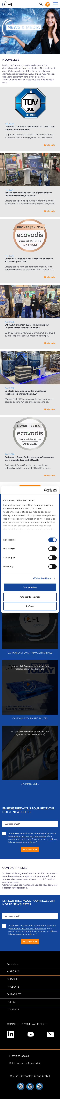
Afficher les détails (41, 578)
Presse (11, 1002)
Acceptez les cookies (34, 666)
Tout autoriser (30, 587)
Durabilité (14, 994)
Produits (13, 986)
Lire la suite (49, 145)
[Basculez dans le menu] (55, 4)
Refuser (30, 606)
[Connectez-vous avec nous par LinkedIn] (10, 1034)
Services (13, 979)
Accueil (12, 963)
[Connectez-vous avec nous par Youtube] (30, 1034)
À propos (13, 971)
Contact (13, 1009)
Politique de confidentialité (24, 1063)
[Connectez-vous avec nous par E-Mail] (50, 1034)
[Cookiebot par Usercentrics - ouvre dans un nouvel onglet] (44, 490)
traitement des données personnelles (28, 836)
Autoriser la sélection (30, 597)
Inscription (30, 849)
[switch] (52, 548)
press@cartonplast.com (15, 887)
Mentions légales (19, 1055)
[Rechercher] (41, 4)
